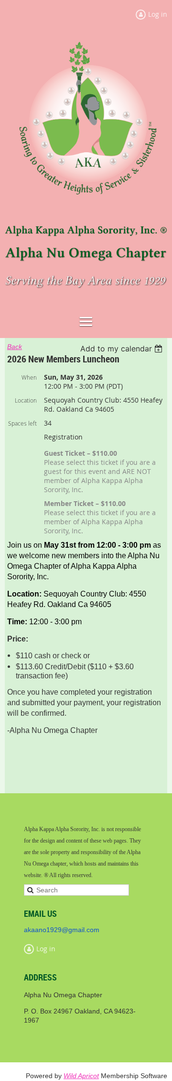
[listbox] (122, 348)
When (29, 377)
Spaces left (22, 423)
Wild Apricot (81, 1076)
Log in (45, 948)
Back (14, 346)
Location (26, 400)
